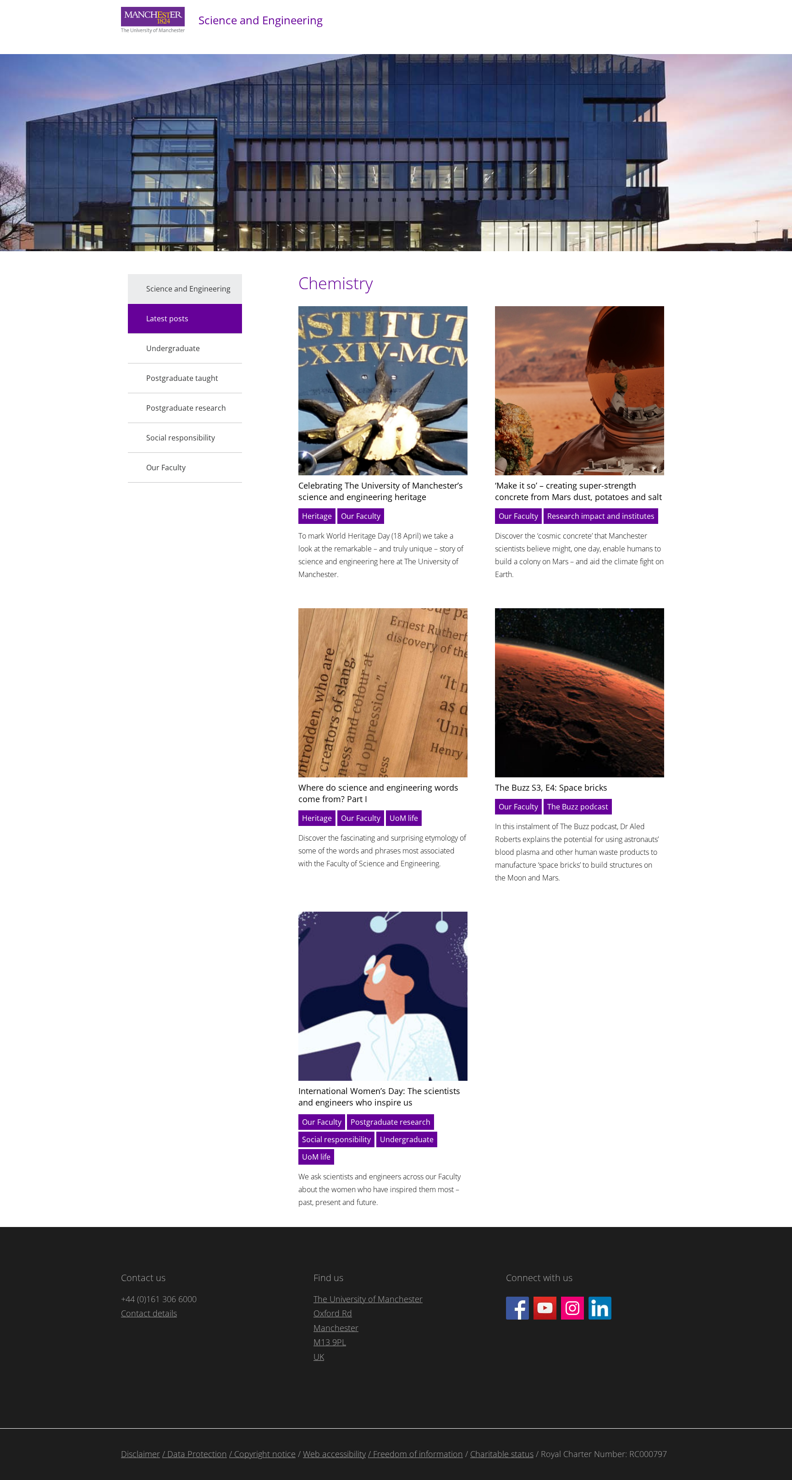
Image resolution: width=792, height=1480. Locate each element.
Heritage (317, 516)
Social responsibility (336, 1139)
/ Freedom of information (415, 1453)
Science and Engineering (260, 20)
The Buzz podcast (577, 807)
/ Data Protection (194, 1453)
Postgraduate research (390, 1122)
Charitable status (502, 1453)
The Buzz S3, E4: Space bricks (551, 787)
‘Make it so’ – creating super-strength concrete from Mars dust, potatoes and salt (578, 491)
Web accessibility (334, 1453)
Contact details (149, 1313)
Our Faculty (360, 516)
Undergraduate (407, 1139)
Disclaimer (140, 1453)
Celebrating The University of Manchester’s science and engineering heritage (380, 491)
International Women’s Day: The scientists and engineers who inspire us (379, 1096)
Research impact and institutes (600, 516)
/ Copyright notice (262, 1453)
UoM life (404, 818)
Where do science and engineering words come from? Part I (378, 793)
